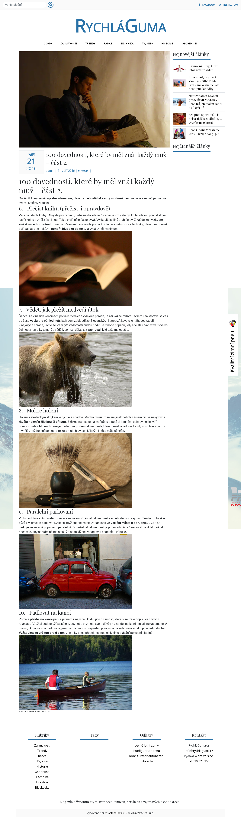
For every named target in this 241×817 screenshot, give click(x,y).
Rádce (108, 43)
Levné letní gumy (147, 745)
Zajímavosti (68, 43)
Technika (127, 43)
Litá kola (147, 761)
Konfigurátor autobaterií (146, 756)
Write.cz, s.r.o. (204, 756)
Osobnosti (189, 43)
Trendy (90, 43)
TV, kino (147, 43)
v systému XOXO (115, 813)
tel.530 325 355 (198, 761)
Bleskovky (42, 787)
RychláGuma (120, 25)
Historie (167, 43)
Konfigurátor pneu (146, 751)
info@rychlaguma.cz (199, 751)
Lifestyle (42, 782)
